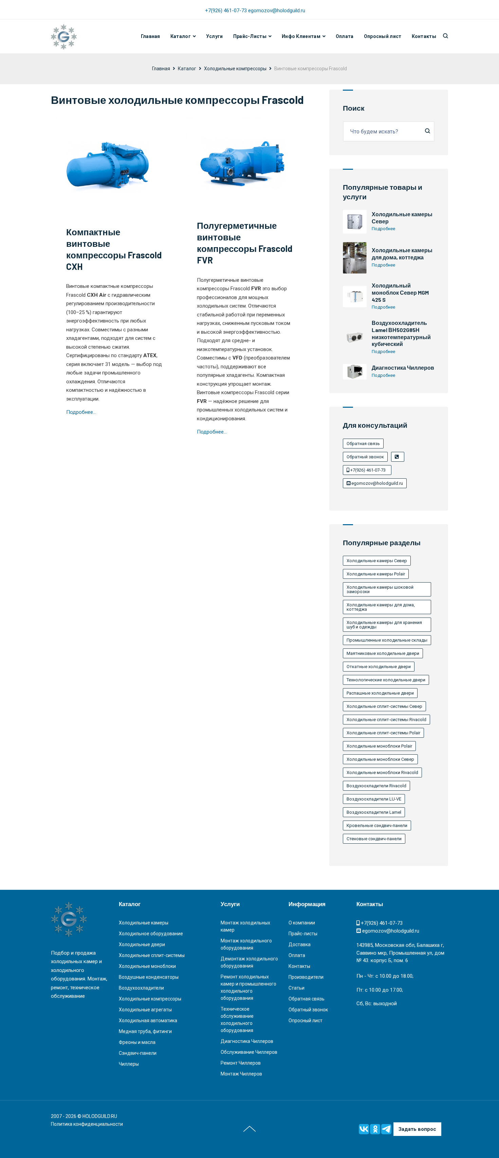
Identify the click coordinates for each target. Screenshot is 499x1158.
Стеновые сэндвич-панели (374, 838)
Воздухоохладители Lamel (374, 812)
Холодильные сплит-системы (152, 955)
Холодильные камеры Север (377, 560)
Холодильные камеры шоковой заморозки (380, 589)
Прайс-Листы (249, 36)
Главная (150, 36)
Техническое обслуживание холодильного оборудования (237, 1019)
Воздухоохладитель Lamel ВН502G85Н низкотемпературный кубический (401, 333)
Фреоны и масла (137, 1042)
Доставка (300, 944)
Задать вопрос (417, 1129)
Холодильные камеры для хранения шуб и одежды (384, 624)
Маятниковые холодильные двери (383, 653)
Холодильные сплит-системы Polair (383, 732)
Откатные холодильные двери (379, 666)
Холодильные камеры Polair (376, 573)
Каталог (180, 36)
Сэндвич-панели (137, 1053)
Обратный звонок (365, 456)
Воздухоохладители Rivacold (376, 785)
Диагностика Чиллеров (403, 367)
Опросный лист (383, 36)
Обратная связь (363, 443)
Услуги (214, 36)
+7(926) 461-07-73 (226, 10)
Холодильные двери (142, 944)
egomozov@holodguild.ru (276, 10)
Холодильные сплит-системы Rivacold (386, 719)
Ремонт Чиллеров (241, 1063)
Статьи (296, 988)
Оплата (345, 36)
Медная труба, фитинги (145, 1031)
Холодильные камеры (143, 922)
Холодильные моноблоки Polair (379, 746)
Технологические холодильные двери (386, 679)
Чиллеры (129, 1064)
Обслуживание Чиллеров (249, 1052)
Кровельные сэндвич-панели (377, 825)
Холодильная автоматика (148, 1020)
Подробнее (383, 228)
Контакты (424, 36)
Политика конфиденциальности (87, 1124)
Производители (306, 977)
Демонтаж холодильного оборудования (249, 962)
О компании (302, 922)
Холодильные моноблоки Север (380, 759)
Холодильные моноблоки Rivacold (382, 772)
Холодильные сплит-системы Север (384, 706)
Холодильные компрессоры (235, 68)
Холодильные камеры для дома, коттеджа (402, 253)
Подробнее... (81, 412)
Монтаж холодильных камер (245, 926)
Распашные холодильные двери (380, 693)
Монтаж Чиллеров (241, 1074)
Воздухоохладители (141, 988)
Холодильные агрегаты (145, 1009)
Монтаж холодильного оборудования (246, 944)
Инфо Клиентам (301, 36)
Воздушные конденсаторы (149, 977)
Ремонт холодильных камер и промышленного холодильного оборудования (248, 987)
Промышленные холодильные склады (387, 640)
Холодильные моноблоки (147, 966)
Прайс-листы (303, 933)
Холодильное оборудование (151, 933)
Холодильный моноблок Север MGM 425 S (400, 292)
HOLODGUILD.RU (99, 1116)
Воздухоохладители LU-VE (374, 799)
